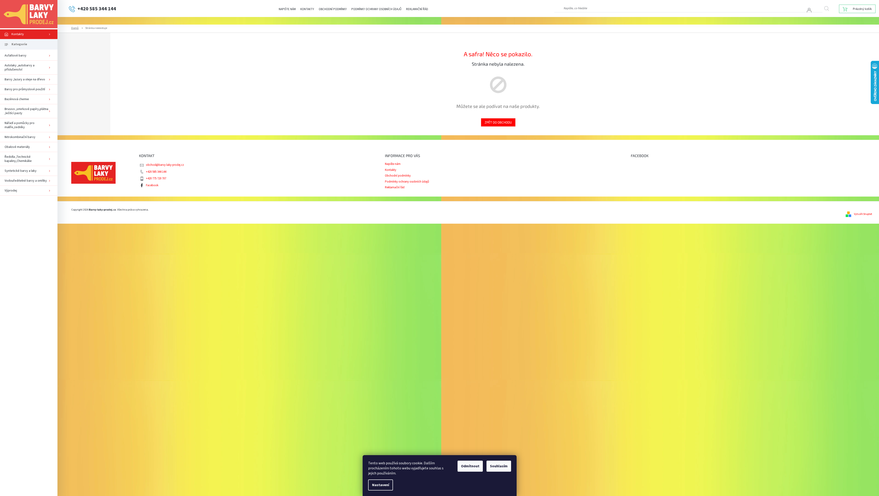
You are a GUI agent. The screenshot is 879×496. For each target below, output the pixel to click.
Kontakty (307, 9)
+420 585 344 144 (156, 172)
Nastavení (380, 485)
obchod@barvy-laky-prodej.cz (165, 165)
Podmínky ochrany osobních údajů (376, 9)
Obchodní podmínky (333, 9)
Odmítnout (470, 466)
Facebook (152, 185)
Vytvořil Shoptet (863, 214)
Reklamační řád (417, 9)
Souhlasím (499, 466)
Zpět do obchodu (498, 122)
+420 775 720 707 (156, 178)
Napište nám (287, 9)
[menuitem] (28, 34)
